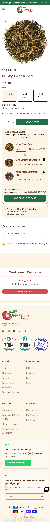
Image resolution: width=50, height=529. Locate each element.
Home (5, 368)
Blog (28, 368)
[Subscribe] (42, 496)
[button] (3, 9)
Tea (9, 82)
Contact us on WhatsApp (8, 385)
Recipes (30, 373)
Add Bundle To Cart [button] (25, 198)
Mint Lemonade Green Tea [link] (29, 160)
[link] (9, 147)
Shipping (6, 108)
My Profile (31, 410)
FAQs (28, 378)
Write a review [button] (25, 291)
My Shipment (32, 415)
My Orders (31, 420)
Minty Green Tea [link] (24, 144)
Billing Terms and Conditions (10, 431)
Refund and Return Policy (10, 417)
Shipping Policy (9, 424)
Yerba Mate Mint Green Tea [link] (27, 173)
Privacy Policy (9, 410)
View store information (16, 214)
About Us (6, 373)
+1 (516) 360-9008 (34, 453)
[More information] (46, 3)
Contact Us (7, 378)
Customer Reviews (11, 392)
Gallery (29, 383)
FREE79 (40, 3)
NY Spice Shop (28, 517)
